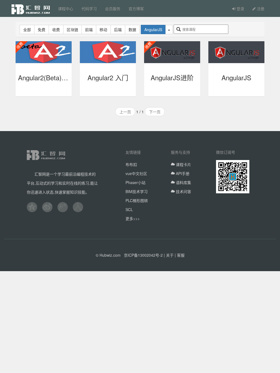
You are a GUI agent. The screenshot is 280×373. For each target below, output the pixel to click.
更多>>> (133, 218)
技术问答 (183, 191)
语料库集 (183, 182)
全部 (27, 29)
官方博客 (136, 8)
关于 (170, 255)
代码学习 (89, 8)
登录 (239, 8)
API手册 (182, 173)
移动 (103, 29)
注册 (260, 8)
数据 (132, 29)
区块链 (72, 29)
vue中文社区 (136, 173)
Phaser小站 (135, 182)
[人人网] (80, 207)
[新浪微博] (49, 207)
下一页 (155, 111)
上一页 (125, 111)
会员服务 (112, 8)
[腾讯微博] (65, 207)
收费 (56, 29)
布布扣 (131, 164)
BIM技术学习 (137, 191)
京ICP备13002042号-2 (143, 255)
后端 (118, 29)
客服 (181, 255)
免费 (41, 29)
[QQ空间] (34, 207)
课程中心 (65, 8)
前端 (89, 29)
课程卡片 (183, 164)
